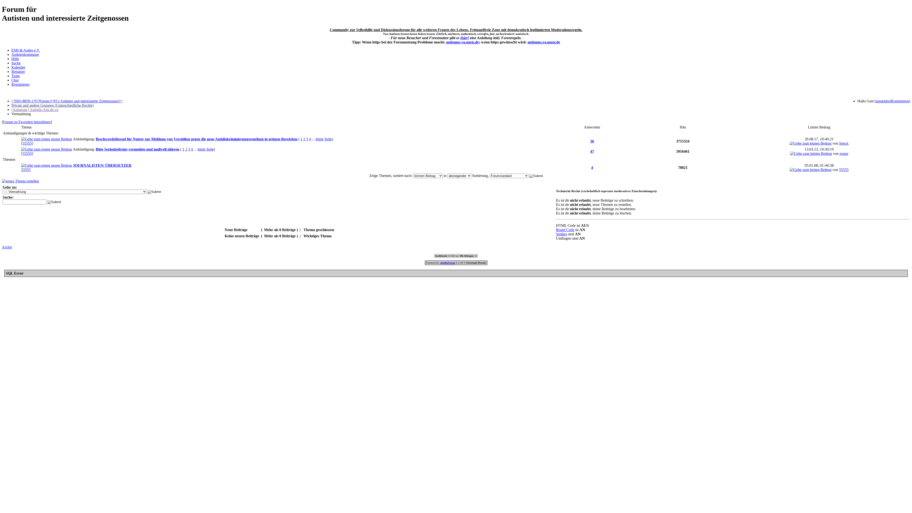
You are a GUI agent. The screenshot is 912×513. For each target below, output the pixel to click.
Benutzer (18, 72)
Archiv (7, 247)
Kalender (18, 67)
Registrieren (20, 84)
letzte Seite (324, 139)
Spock (844, 143)
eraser (844, 154)
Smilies (561, 234)
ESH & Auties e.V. (25, 50)
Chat (15, 80)
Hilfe (15, 59)
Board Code (565, 230)
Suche (16, 63)
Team (15, 76)
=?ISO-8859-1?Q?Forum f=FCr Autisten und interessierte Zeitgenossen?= (67, 101)
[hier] (464, 38)
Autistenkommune (25, 54)
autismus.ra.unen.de (543, 42)
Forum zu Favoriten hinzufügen (27, 122)
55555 (26, 170)
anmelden (883, 101)
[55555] (27, 143)
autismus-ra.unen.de (462, 42)
